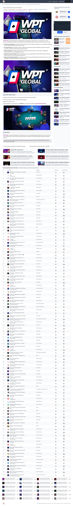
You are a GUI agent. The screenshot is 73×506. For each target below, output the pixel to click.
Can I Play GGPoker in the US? (15, 251)
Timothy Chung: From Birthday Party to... (17, 227)
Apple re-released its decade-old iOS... (17, 321)
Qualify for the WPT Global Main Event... (17, 441)
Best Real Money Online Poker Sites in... (17, 257)
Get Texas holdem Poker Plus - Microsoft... (17, 343)
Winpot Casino (61, 49)
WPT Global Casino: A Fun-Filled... (16, 208)
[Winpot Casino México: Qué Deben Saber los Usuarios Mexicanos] (56, 60)
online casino (12, 295)
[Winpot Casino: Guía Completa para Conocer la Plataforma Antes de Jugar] (56, 48)
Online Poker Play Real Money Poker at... (17, 236)
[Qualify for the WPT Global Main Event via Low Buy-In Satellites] (56, 116)
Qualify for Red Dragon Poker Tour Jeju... (17, 217)
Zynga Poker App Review (14, 358)
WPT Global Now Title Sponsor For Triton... (17, 324)
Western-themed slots (14, 307)
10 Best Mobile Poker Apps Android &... (17, 456)
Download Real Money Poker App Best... (17, 428)
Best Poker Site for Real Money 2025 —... (17, 419)
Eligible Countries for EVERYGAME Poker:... (17, 224)
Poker (11, 408)
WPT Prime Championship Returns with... (17, 312)
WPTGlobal (12, 335)
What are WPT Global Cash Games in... (17, 447)
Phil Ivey (11, 197)
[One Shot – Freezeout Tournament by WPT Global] (56, 105)
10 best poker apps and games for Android (17, 465)
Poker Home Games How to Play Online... (17, 178)
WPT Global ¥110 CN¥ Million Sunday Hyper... (18, 172)
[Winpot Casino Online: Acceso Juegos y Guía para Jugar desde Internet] (56, 56)
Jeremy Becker (62, 121)
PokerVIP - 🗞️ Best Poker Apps (15, 376)
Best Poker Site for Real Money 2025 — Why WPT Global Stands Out (39, 146)
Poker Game (61, 1)
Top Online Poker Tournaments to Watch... (17, 389)
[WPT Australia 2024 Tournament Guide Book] (56, 124)
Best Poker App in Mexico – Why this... (16, 352)
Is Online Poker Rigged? (14, 211)
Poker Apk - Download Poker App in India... (17, 276)
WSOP (11, 231)
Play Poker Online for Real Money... (16, 328)
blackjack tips (12, 469)
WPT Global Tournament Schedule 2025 (17, 263)
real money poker (13, 381)
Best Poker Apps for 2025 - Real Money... (17, 431)
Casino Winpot (69, 49)
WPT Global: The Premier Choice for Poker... (17, 346)
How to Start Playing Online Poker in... (16, 202)
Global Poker (12, 188)
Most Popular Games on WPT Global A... (17, 395)
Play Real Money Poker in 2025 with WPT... (17, 379)
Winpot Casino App (62, 64)
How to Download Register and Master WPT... (18, 416)
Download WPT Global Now (40, 103)
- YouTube (11, 239)
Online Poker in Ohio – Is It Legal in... (16, 438)
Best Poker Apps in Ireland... (15, 233)
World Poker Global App (61, 38)
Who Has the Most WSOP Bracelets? (16, 425)
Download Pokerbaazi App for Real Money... (17, 260)
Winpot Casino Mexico (62, 60)
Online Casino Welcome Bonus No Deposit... (18, 294)
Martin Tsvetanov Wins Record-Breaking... (17, 435)
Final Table (12, 194)
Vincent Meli (12, 255)
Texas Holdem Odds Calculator (15, 383)
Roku (11, 175)
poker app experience (14, 304)
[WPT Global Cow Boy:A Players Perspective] (56, 102)
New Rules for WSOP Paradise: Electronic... (17, 230)
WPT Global (5, 40)
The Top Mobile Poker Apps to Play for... (17, 279)
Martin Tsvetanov (13, 436)
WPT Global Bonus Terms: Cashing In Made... (18, 373)
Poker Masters (66, 121)
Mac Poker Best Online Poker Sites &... (16, 245)
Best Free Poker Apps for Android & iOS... (17, 453)
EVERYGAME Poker (13, 225)
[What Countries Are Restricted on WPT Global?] (56, 113)
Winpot (65, 49)
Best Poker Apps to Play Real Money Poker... (17, 269)
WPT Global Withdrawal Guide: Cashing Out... (18, 297)
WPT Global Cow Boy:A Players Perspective (17, 306)
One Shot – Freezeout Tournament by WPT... (18, 450)
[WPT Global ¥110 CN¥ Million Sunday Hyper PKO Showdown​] (56, 94)
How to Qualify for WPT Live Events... (16, 370)
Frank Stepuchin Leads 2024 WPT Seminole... (18, 407)
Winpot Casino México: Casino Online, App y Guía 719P (14, 4)
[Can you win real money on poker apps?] (56, 109)
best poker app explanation (15, 353)
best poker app (12, 176)
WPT (10, 228)
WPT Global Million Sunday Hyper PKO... (17, 214)
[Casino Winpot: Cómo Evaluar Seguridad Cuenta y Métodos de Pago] (56, 52)
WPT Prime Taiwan (13, 472)
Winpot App (67, 64)
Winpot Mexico (69, 60)
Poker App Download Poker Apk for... (16, 266)
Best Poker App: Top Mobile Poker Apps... (17, 401)
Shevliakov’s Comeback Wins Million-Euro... (17, 386)
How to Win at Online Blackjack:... (16, 468)
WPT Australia (62, 124)
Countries (64, 113)
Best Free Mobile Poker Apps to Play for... (17, 309)
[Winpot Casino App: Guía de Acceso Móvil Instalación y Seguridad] (56, 63)
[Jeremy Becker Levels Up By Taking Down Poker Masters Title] (56, 120)
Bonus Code (55, 1)
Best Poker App (62, 110)
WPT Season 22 (12, 222)
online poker (12, 203)
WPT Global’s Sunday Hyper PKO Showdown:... (18, 288)
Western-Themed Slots (63, 102)
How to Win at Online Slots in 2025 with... (17, 181)
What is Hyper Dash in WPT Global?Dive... (17, 413)
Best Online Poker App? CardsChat (16, 291)
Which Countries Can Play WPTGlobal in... (17, 334)
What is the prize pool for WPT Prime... (17, 471)
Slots (50, 1)
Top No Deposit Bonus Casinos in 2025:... (17, 474)
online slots (12, 182)
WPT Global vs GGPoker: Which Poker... (17, 272)
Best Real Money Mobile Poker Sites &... (17, 184)
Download (67, 1)
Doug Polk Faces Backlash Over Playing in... (17, 422)
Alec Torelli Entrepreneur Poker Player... (17, 300)
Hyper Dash (12, 414)
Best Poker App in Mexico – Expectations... (17, 199)
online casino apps (13, 460)
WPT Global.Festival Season (15, 319)
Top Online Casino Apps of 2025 (15, 459)
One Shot (65, 106)
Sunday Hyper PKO (13, 289)
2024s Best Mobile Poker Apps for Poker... (17, 364)
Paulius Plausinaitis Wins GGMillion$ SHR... (17, 355)
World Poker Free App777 (61, 40)
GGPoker (11, 252)
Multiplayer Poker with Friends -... (16, 404)
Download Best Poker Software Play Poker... (17, 190)
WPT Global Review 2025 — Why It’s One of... (18, 331)
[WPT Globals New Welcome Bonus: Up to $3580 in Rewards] (56, 98)
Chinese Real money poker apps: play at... (17, 462)
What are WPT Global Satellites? (15, 367)
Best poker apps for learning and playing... (17, 392)
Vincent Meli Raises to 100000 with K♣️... (17, 254)
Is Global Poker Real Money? (15, 187)
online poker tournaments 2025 (15, 390)
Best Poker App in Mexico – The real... (16, 303)
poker (11, 356)
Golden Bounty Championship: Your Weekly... (18, 315)
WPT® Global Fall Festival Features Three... (17, 242)
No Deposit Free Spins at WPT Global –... (17, 340)
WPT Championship (13, 243)
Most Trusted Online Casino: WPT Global (32, 4)
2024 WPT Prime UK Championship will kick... (18, 318)
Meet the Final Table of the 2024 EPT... (16, 193)
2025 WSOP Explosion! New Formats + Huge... (18, 410)
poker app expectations (14, 200)
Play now (68, 39)
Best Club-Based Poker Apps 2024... (16, 337)
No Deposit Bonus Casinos (14, 475)
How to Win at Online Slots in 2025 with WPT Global (14, 146)
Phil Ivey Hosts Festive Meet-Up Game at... (17, 196)
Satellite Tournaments (66, 117)
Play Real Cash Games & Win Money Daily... (17, 361)
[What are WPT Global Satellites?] (56, 90)
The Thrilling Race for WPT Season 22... (17, 221)
